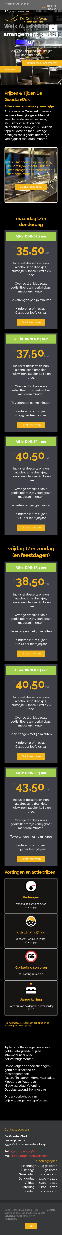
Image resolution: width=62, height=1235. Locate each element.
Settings (51, 1210)
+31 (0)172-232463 (23, 1151)
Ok (31, 1225)
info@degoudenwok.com (30, 1156)
